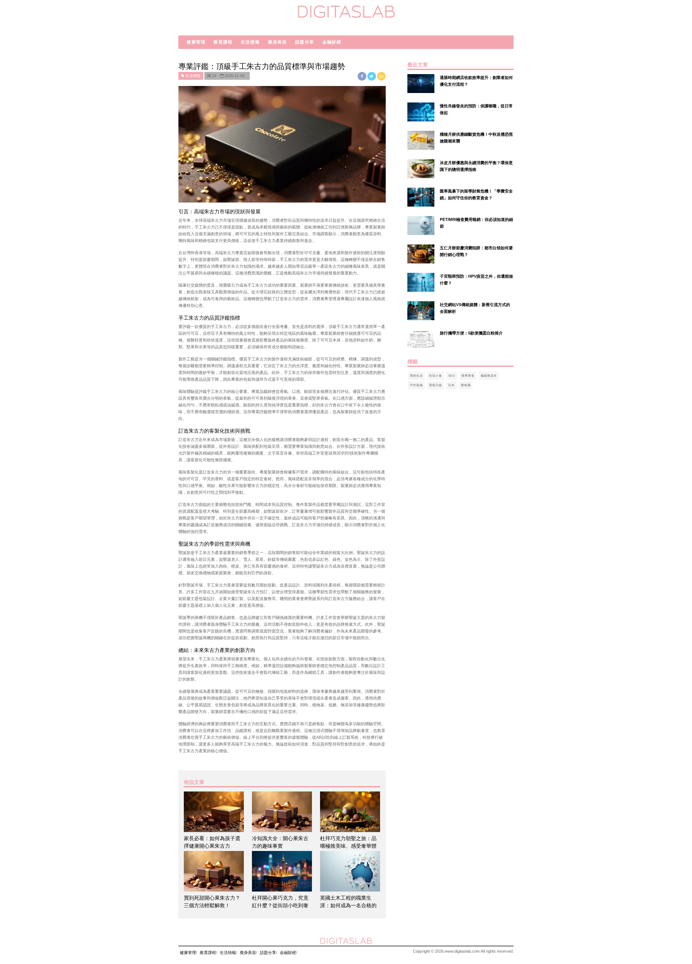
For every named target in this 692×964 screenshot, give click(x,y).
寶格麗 (466, 385)
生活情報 (250, 42)
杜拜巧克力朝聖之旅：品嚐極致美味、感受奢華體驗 (348, 846)
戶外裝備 (416, 385)
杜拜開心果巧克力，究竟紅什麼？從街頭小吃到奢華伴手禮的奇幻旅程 (280, 905)
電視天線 (435, 385)
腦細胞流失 (489, 375)
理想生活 (416, 375)
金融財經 (331, 42)
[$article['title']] (214, 811)
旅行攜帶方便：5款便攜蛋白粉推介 (471, 333)
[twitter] (372, 76)
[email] (381, 76)
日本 (451, 385)
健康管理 (196, 42)
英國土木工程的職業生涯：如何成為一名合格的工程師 (348, 905)
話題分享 (304, 42)
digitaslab (346, 11)
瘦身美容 (277, 42)
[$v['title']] (420, 83)
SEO (451, 375)
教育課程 (223, 42)
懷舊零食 (467, 375)
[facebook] (362, 76)
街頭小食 (435, 375)
